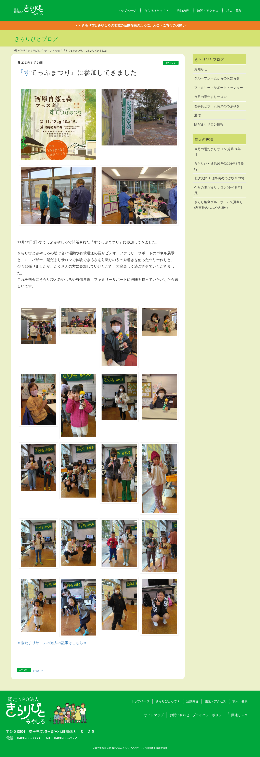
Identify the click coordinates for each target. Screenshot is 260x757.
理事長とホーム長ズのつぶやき (217, 106)
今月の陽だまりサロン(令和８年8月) (218, 190)
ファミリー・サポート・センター (218, 87)
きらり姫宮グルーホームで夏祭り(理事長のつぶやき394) (218, 204)
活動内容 (192, 701)
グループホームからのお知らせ (217, 78)
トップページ (140, 701)
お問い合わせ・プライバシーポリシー (197, 715)
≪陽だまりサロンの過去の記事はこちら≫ (52, 642)
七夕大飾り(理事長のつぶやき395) (219, 178)
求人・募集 (240, 701)
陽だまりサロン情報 (208, 124)
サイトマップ (154, 715)
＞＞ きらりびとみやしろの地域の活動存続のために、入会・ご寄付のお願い (130, 25)
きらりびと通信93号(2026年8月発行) (219, 166)
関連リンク (239, 715)
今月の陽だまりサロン (210, 96)
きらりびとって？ (168, 701)
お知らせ (171, 62)
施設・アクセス (215, 701)
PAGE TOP (250, 730)
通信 (197, 115)
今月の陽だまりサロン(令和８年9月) (218, 151)
